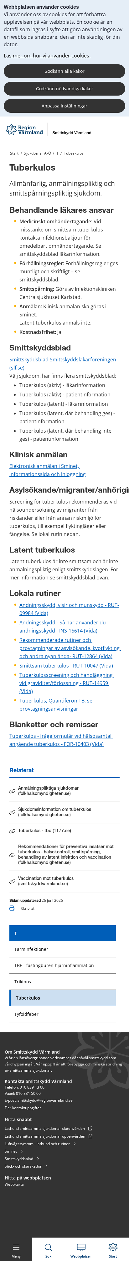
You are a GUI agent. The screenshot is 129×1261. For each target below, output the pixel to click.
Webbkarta (14, 1184)
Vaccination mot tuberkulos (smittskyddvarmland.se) (46, 881)
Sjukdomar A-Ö (37, 153)
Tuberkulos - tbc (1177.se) (44, 832)
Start (14, 153)
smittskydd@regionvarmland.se (45, 1100)
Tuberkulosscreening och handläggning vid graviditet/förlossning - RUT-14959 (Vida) (66, 683)
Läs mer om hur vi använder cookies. (47, 55)
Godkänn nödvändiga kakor (64, 89)
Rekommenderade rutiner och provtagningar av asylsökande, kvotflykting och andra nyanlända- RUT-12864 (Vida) (70, 648)
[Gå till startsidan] (48, 135)
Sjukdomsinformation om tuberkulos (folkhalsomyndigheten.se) (54, 812)
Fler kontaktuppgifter (23, 1107)
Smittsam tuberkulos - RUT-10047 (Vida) (66, 665)
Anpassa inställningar (64, 106)
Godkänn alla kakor (64, 71)
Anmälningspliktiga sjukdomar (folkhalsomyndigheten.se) (48, 791)
